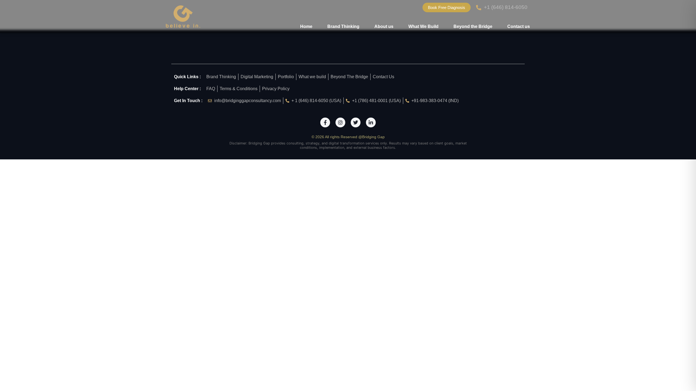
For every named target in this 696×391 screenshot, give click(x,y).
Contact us (518, 26)
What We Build (423, 26)
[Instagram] (340, 122)
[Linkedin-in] (371, 122)
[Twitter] (356, 122)
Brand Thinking (343, 26)
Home (306, 26)
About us (383, 26)
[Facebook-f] (325, 122)
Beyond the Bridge (472, 26)
